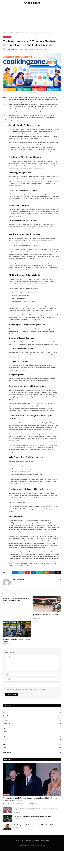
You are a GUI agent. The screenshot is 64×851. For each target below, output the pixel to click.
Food (4, 728)
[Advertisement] (32, 18)
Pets (4, 744)
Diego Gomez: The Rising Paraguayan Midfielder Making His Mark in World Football (35, 808)
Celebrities (6, 718)
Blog (4, 712)
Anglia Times (49, 563)
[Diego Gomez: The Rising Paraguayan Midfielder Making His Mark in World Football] (7, 810)
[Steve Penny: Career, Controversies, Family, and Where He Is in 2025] (7, 827)
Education (5, 720)
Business (5, 715)
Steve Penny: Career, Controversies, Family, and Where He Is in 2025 (33, 825)
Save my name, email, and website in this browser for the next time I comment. (27, 689)
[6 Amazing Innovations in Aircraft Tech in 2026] (47, 604)
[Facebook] (5, 102)
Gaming (5, 731)
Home (17, 841)
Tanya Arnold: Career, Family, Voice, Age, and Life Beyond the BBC (33, 816)
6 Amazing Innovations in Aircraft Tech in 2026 (45, 615)
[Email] (5, 120)
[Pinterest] (5, 115)
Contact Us (45, 841)
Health (4, 734)
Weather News (7, 752)
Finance (5, 726)
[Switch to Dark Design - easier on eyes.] (57, 2)
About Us (36, 841)
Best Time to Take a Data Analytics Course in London (16, 640)
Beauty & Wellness (8, 710)
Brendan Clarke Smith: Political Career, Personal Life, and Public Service (30, 798)
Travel (4, 750)
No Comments (34, 49)
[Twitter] (5, 106)
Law (4, 736)
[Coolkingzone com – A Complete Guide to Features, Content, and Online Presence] (32, 72)
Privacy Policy (26, 841)
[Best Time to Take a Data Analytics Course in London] (17, 629)
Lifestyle (5, 739)
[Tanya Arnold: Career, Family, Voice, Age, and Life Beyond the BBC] (7, 818)
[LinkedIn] (5, 111)
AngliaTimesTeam (12, 49)
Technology (7, 37)
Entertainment (7, 723)
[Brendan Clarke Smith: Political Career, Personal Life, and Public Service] (32, 779)
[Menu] (5, 3)
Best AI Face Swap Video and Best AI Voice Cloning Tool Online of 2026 (16, 599)
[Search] (59, 3)
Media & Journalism (8, 742)
